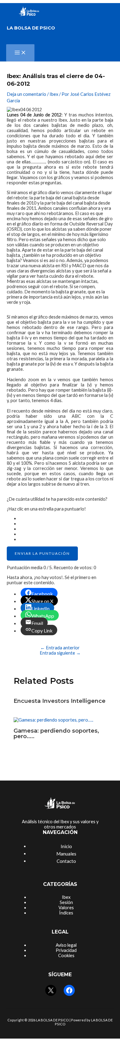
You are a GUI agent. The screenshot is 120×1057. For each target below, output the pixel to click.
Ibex (54, 94)
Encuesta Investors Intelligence (60, 700)
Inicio (66, 846)
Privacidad (66, 950)
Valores (66, 907)
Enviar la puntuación (42, 553)
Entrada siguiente (60, 653)
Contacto (66, 861)
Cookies (66, 955)
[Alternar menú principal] (20, 52)
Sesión (66, 902)
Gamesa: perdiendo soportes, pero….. (56, 733)
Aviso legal (66, 945)
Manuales (66, 853)
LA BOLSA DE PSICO (31, 28)
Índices (66, 912)
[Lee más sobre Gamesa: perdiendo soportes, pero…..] (53, 719)
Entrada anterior (60, 647)
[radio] (66, 518)
